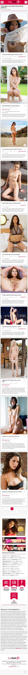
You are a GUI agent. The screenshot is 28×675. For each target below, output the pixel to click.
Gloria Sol (12, 111)
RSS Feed (18, 648)
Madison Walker (8, 442)
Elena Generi (7, 497)
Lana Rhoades (7, 111)
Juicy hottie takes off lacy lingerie (11, 254)
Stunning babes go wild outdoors (11, 105)
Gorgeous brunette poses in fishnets (12, 491)
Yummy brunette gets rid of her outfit (12, 54)
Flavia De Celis (8, 330)
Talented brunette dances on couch (11, 326)
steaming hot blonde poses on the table (11, 381)
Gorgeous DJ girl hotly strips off (10, 436)
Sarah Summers (5, 112)
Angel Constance (8, 58)
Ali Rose (6, 153)
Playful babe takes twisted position (11, 203)
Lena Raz (7, 207)
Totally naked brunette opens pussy (11, 295)
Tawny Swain (17, 111)
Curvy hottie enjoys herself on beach (12, 149)
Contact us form (12, 666)
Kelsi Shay (7, 258)
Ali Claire (6, 386)
